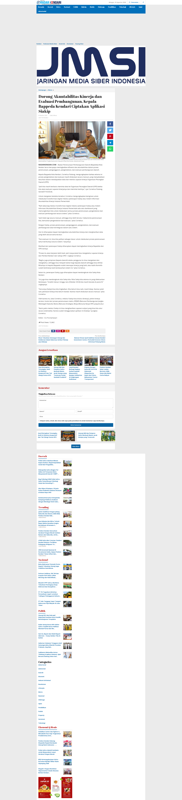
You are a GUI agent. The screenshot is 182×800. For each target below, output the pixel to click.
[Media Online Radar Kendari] (48, 2)
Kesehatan (42, 684)
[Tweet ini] (110, 130)
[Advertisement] (91, 27)
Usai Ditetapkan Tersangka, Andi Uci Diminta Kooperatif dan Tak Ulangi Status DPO (45, 371)
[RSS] (67, 331)
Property (41, 715)
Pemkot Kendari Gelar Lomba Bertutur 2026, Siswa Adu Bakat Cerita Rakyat (105, 371)
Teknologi (41, 723)
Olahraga (41, 700)
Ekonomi (41, 676)
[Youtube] (62, 331)
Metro (40, 692)
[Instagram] (58, 331)
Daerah (40, 673)
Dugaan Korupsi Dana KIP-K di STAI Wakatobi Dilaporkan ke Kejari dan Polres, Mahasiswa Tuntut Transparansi (90, 373)
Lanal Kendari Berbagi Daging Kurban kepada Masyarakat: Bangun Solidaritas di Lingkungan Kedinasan (75, 373)
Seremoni (41, 719)
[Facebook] (53, 331)
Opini (40, 704)
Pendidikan (42, 707)
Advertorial (42, 665)
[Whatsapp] (110, 149)
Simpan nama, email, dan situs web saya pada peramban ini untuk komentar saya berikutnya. (72, 421)
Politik (40, 711)
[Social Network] (143, 2)
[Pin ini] (110, 136)
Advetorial (42, 669)
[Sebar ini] (110, 124)
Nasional (41, 696)
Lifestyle (41, 688)
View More (75, 446)
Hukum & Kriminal (44, 680)
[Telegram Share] (110, 142)
